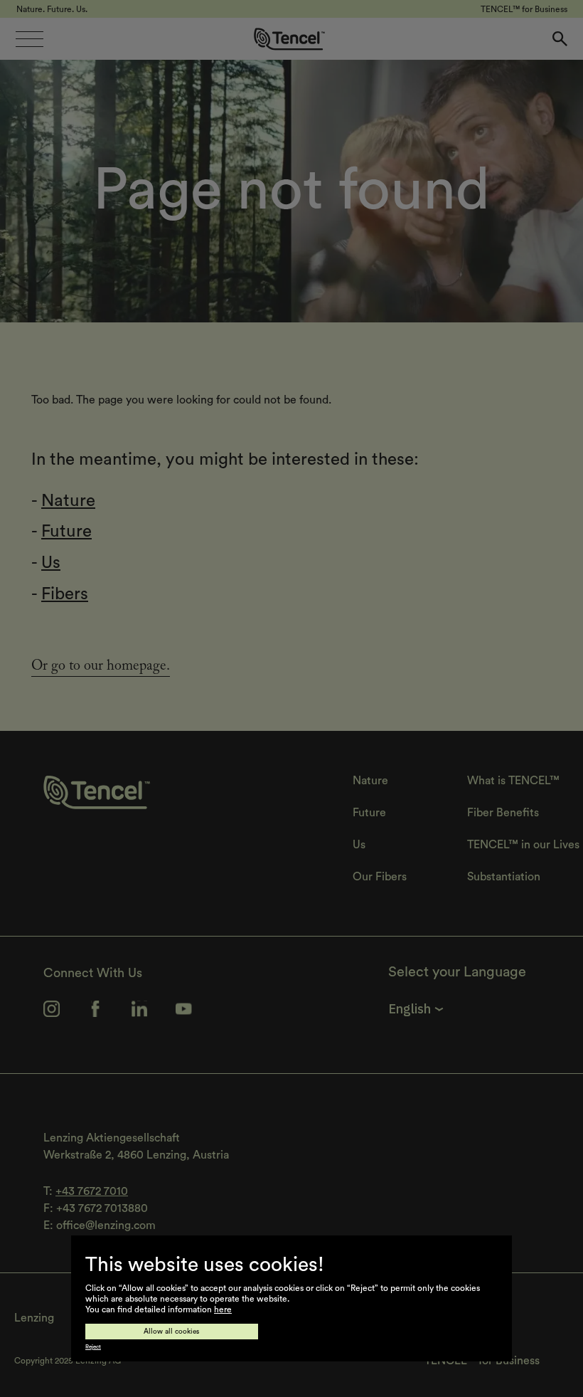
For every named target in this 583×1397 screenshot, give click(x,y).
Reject (93, 1347)
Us (50, 562)
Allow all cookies (172, 1331)
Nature (68, 501)
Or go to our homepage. (100, 667)
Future (66, 531)
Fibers (64, 594)
